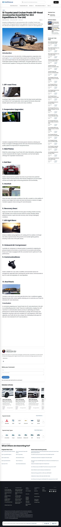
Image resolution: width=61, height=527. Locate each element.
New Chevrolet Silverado (21, 463)
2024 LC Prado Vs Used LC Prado (18, 499)
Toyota (11, 58)
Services (31, 5)
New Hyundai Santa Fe (6, 460)
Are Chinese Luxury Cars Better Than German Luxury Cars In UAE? (43, 466)
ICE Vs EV (27, 494)
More (49, 5)
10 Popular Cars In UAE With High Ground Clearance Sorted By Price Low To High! (45, 461)
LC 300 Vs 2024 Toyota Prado (18, 496)
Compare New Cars (24, 5)
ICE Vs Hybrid (28, 490)
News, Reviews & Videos (40, 5)
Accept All (46, 523)
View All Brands (39, 415)
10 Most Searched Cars (8, 493)
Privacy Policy (37, 496)
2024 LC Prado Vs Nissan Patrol (18, 502)
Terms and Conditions (36, 500)
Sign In (56, 2)
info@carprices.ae (52, 489)
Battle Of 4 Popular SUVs (18, 493)
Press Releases (44, 490)
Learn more (28, 523)
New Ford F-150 (4, 463)
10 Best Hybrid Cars (8, 505)
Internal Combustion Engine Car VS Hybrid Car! (40, 463)
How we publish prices (13, 518)
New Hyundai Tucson (20, 457)
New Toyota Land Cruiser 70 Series (8, 451)
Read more (5, 358)
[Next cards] (45, 399)
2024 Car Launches (27, 502)
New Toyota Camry (5, 457)
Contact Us (36, 493)
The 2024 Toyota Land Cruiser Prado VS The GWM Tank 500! (42, 454)
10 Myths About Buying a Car (7, 499)
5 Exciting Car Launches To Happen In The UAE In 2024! (41, 457)
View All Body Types (38, 430)
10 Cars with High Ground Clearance (8, 490)
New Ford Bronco (19, 460)
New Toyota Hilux (19, 454)
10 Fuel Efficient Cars (8, 502)
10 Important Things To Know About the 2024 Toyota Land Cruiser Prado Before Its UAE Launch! (45, 452)
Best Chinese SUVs (28, 505)
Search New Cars (13, 5)
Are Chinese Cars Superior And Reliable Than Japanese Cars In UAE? (44, 479)
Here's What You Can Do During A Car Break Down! (41, 469)
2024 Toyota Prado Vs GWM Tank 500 (19, 490)
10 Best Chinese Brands (8, 496)
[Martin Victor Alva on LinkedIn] (3, 361)
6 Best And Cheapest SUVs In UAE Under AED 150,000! (41, 473)
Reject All (54, 523)
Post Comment (6, 377)
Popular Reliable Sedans (27, 498)
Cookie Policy (37, 502)
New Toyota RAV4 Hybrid (6, 454)
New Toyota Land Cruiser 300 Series (21, 452)
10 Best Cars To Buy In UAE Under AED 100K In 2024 (40, 476)
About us (36, 490)
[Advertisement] (22, 74)
